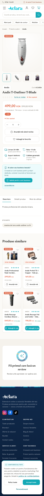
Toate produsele (8, 424)
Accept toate (31, 482)
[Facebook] (10, 412)
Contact (26, 440)
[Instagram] (4, 412)
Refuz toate (12, 482)
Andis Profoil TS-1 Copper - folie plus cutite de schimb (32, 271)
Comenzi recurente (30, 458)
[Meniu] (4, 8)
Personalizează (22, 489)
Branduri (5, 428)
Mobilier (35, 22)
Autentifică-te (9, 185)
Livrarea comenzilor (9, 450)
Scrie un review (19, 97)
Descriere (6, 199)
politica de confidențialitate (29, 476)
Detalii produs (20, 199)
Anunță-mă (13, 284)
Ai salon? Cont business (34, 2)
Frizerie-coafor (14, 29)
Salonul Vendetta (29, 428)
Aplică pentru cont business (20, 180)
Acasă (4, 29)
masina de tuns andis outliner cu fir (17, 225)
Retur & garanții (8, 454)
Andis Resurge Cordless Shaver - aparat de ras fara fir (12, 315)
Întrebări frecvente (9, 458)
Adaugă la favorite (23, 139)
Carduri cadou (7, 440)
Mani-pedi (7, 22)
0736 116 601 (9, 2)
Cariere (26, 436)
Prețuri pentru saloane (31, 454)
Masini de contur (21, 22)
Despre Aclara (28, 424)
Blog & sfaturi (28, 432)
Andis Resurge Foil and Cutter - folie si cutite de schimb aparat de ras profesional (32, 315)
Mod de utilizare (36, 199)
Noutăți (5, 436)
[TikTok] (16, 412)
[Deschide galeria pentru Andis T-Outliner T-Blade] (22, 52)
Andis (7, 268)
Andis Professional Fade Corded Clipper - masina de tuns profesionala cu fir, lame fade (12, 271)
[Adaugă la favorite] (17, 250)
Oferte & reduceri (9, 432)
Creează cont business (31, 450)
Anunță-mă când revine (23, 132)
